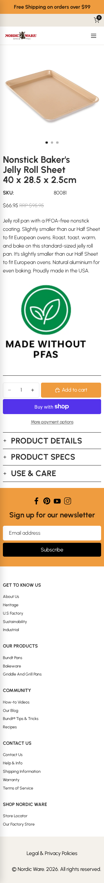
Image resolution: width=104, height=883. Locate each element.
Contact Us (13, 754)
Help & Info (13, 763)
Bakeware (12, 666)
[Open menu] (93, 36)
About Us (11, 596)
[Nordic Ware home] (21, 35)
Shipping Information (22, 771)
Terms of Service (18, 788)
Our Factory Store (19, 824)
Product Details (46, 441)
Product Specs (43, 457)
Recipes (10, 727)
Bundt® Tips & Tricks (20, 718)
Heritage (10, 605)
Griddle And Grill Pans (22, 674)
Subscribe (52, 550)
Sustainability (15, 621)
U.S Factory (13, 613)
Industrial (11, 629)
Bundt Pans (12, 657)
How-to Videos (16, 702)
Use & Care (33, 473)
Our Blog (10, 710)
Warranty (11, 779)
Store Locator (15, 815)
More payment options (52, 421)
